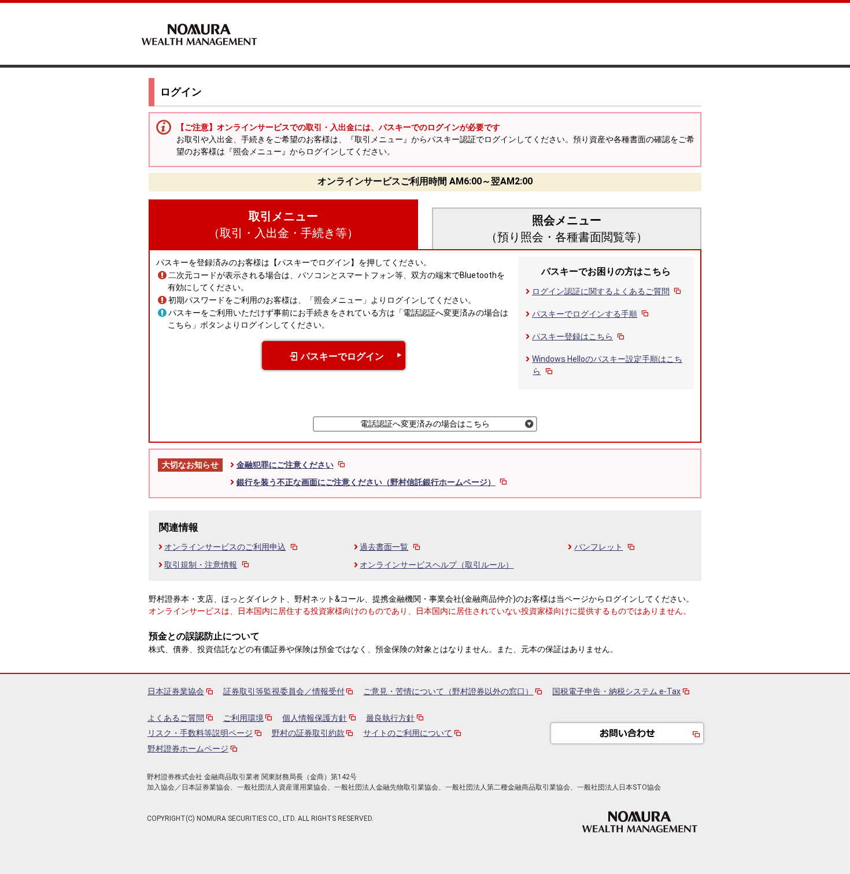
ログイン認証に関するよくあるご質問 (601, 291)
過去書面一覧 (384, 546)
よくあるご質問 (175, 718)
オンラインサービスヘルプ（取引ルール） (436, 564)
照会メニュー (567, 229)
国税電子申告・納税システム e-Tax (616, 691)
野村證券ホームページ (187, 748)
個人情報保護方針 (314, 718)
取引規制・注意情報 (200, 564)
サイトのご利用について (407, 733)
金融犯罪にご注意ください (285, 464)
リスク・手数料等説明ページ (200, 733)
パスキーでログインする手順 (584, 314)
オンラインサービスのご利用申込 (225, 546)
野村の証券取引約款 (308, 733)
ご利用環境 (243, 718)
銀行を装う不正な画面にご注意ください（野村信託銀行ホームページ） (366, 482)
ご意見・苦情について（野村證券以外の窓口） (448, 691)
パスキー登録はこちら (572, 336)
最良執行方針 (390, 718)
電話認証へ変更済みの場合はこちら (425, 423)
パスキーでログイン (342, 356)
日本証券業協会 (175, 691)
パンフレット (598, 546)
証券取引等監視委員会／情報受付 (284, 691)
